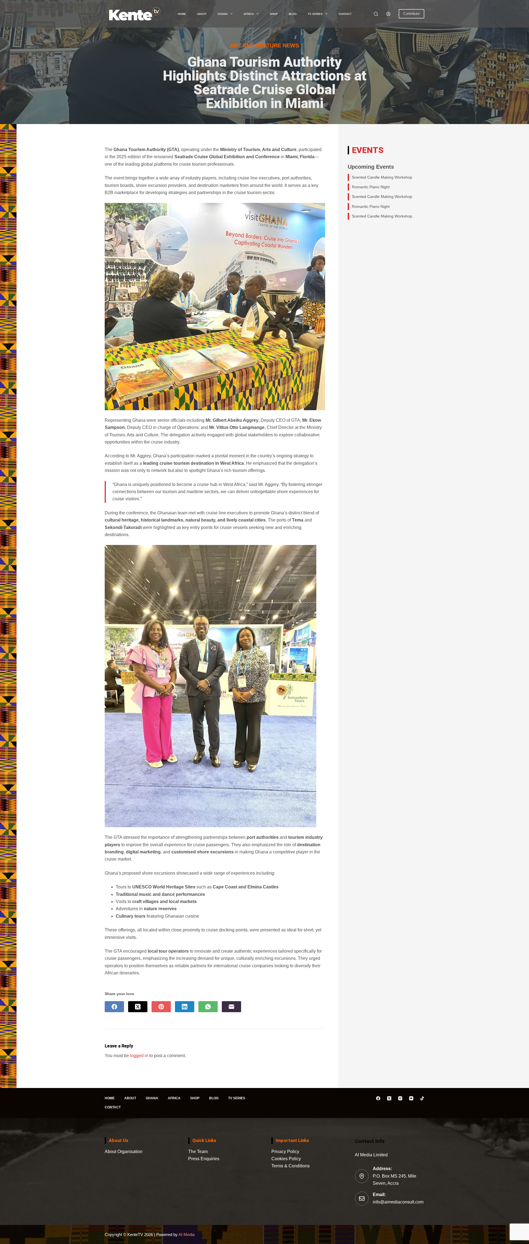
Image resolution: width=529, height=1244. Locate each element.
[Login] (388, 14)
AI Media (186, 1234)
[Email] (231, 1006)
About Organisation (123, 1151)
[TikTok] (422, 1098)
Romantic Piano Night (371, 187)
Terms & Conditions (290, 1166)
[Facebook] (114, 1006)
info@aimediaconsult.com (398, 1202)
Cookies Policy (286, 1158)
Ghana (223, 13)
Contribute (411, 14)
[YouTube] (411, 1098)
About (202, 13)
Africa (249, 13)
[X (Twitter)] (137, 1006)
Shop (274, 13)
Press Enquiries (203, 1158)
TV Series (315, 13)
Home (182, 13)
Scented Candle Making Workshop (382, 177)
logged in (139, 1055)
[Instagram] (400, 1098)
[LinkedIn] (184, 1006)
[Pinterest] (161, 1006)
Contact (345, 13)
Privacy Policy (285, 1151)
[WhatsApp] (208, 1006)
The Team (198, 1151)
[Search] (376, 14)
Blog (293, 13)
